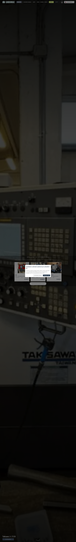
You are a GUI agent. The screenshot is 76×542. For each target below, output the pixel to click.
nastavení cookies (38, 275)
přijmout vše (46, 275)
